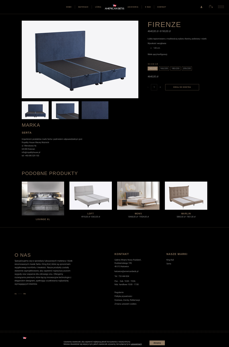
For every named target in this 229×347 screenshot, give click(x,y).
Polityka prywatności (123, 296)
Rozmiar (153, 64)
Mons (138, 214)
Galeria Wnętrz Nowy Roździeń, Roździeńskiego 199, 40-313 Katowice (127, 263)
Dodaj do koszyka (182, 87)
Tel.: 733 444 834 (121, 276)
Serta (168, 263)
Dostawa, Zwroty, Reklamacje (127, 300)
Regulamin (119, 292)
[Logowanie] (201, 7)
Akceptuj (157, 343)
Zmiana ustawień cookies (125, 304)
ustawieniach (136, 344)
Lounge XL (43, 219)
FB (24, 294)
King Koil (170, 260)
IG (16, 294)
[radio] (153, 68)
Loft (90, 214)
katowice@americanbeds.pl (126, 271)
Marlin (186, 214)
